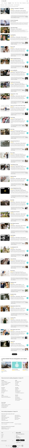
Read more (26, 16)
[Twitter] (18, 442)
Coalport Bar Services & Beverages (5, 417)
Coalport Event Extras (3, 415)
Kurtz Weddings (17, 382)
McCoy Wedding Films (17, 398)
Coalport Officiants (3, 416)
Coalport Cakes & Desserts (4, 418)
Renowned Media (17, 385)
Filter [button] (15, 446)
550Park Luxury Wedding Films (18, 399)
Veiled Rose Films (3, 403)
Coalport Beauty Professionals (4, 420)
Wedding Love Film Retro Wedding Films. (6, 397)
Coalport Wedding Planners (18, 416)
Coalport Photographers (17, 418)
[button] (8, 9)
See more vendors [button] (14, 354)
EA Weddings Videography (4, 384)
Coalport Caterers (3, 419)
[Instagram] (19, 442)
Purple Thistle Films (17, 397)
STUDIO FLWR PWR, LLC (4, 381)
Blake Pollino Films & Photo (18, 381)
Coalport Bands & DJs (17, 415)
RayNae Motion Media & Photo (4, 405)
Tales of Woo (16, 383)
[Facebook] (16, 442)
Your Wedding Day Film (4, 407)
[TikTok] (20, 442)
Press (2, 437)
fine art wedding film (17, 400)
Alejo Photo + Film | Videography (5, 383)
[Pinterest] (17, 442)
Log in (16, 435)
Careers (2, 436)
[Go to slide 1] (4, 75)
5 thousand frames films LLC (4, 406)
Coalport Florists (16, 417)
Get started (18, 440)
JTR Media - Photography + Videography (6, 382)
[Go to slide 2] (5, 75)
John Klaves (16, 384)
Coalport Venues (16, 419)
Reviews (2, 435)
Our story (2, 434)
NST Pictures (2, 385)
